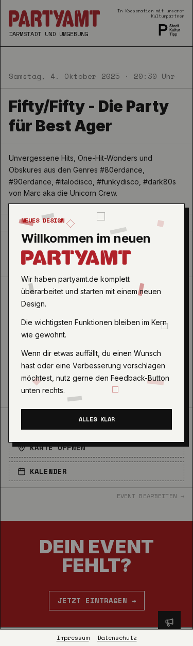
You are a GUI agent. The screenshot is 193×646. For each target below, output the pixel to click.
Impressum (73, 638)
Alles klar (97, 419)
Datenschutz (117, 638)
